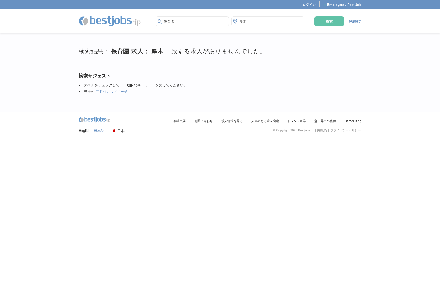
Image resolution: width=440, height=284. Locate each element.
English (84, 130)
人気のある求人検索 (265, 120)
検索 (329, 21)
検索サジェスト (95, 75)
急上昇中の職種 (325, 120)
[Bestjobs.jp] (114, 20)
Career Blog (353, 120)
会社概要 (179, 120)
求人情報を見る (232, 120)
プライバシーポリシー (345, 130)
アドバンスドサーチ (111, 91)
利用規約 (321, 130)
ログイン (309, 4)
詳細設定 (355, 21)
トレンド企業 (296, 120)
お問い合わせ (203, 120)
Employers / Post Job (342, 4)
